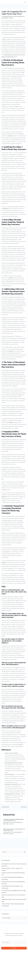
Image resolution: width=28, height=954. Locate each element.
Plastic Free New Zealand (11, 753)
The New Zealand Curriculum (12, 793)
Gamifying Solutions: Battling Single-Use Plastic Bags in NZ (13, 820)
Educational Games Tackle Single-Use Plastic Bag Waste (14, 829)
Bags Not (11, 135)
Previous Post (5, 807)
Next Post (24, 807)
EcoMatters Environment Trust (12, 784)
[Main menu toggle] (25, 2)
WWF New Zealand (9, 774)
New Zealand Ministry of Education (13, 762)
